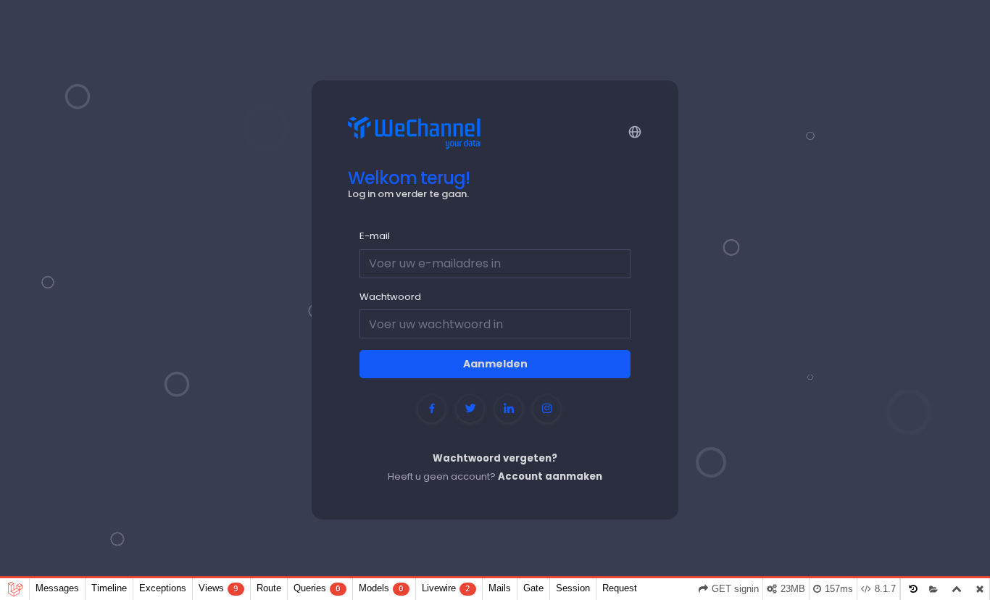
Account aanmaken (550, 476)
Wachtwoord (390, 297)
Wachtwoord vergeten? (495, 458)
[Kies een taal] (633, 130)
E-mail (374, 236)
